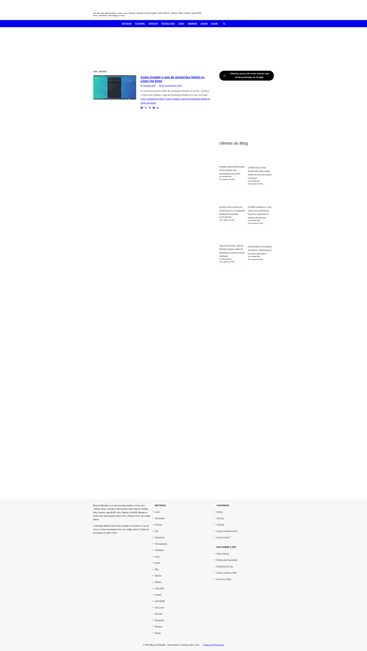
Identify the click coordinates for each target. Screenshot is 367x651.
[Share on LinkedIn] (154, 107)
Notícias (126, 23)
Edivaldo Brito (149, 85)
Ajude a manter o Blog (226, 572)
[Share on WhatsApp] (158, 107)
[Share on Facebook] (141, 107)
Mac (157, 569)
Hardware (159, 550)
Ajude (214, 23)
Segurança (160, 537)
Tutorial (140, 23)
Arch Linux (159, 607)
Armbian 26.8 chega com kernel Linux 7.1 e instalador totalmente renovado (232, 210)
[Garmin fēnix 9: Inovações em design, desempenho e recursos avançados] (261, 237)
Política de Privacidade (226, 560)
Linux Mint (159, 588)
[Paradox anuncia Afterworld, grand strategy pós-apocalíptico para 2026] (232, 157)
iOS (156, 531)
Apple (157, 563)
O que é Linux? (223, 537)
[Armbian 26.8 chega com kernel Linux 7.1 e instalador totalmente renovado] (232, 197)
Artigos (153, 23)
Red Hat (158, 613)
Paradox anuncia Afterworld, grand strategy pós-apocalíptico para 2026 (232, 170)
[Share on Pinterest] (150, 107)
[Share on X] (146, 107)
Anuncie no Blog (223, 579)
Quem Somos (222, 553)
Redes (158, 633)
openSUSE (160, 601)
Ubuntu (158, 575)
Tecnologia (168, 23)
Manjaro (158, 626)
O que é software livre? (227, 531)
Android (192, 23)
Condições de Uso (224, 566)
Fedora (158, 594)
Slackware (159, 620)
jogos (157, 556)
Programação (161, 543)
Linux (181, 23)
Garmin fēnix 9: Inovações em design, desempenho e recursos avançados (260, 250)
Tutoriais (220, 524)
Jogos (204, 23)
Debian (158, 582)
